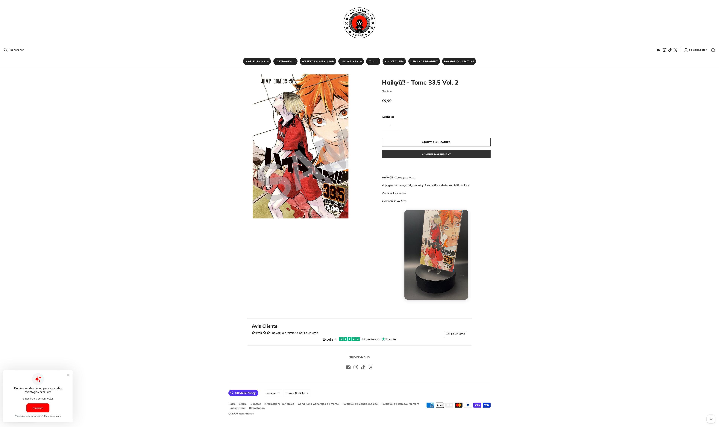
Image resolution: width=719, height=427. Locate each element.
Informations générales (279, 404)
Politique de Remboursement (400, 404)
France (295, 393)
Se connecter (698, 50)
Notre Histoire (237, 404)
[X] (675, 50)
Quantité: (388, 117)
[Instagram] (664, 50)
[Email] (658, 50)
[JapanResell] (359, 22)
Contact (256, 404)
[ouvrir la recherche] (6, 50)
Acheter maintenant (436, 154)
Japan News (237, 408)
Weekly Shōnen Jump (318, 61)
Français (271, 393)
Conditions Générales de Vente (318, 404)
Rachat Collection (459, 61)
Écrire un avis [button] (455, 334)
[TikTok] (670, 50)
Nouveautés (394, 61)
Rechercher (16, 50)
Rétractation (257, 408)
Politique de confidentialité (360, 404)
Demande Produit (424, 61)
